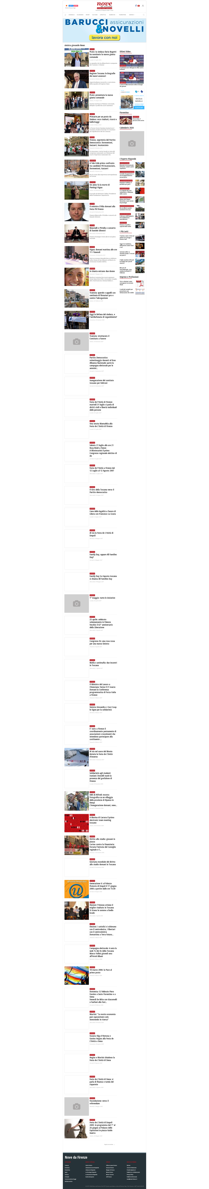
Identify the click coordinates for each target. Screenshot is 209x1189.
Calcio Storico (88, 1165)
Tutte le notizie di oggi (70, 1179)
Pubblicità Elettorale (132, 1177)
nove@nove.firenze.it (132, 1179)
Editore (128, 1165)
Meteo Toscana (110, 1174)
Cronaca (71, 14)
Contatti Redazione (131, 1167)
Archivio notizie (68, 1181)
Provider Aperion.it (131, 1170)
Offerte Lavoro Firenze (111, 1165)
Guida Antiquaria (89, 1177)
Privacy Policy (130, 1174)
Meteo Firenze (109, 1172)
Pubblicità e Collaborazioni (133, 1172)
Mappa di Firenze (110, 1170)
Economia (80, 14)
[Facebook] (136, 5)
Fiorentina (122, 14)
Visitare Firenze (110, 1167)
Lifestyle (103, 14)
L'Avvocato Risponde (90, 1170)
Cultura (94, 14)
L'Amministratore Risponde (92, 1167)
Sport (88, 14)
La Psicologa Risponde (90, 1172)
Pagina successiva (108, 1144)
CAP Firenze (109, 1177)
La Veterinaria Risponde (91, 1174)
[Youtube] (138, 5)
